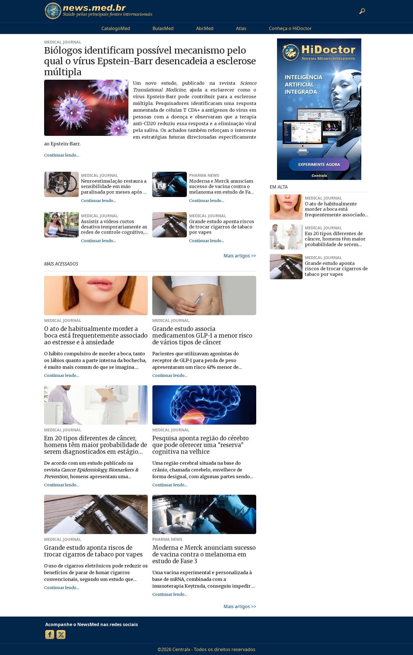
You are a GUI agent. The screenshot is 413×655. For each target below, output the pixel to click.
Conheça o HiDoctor (290, 28)
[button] (362, 11)
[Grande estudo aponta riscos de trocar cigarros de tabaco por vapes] (169, 224)
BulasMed (163, 28)
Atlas (241, 28)
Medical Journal (62, 42)
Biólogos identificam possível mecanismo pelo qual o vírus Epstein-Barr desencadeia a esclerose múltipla (150, 61)
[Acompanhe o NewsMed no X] (60, 634)
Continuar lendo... (61, 155)
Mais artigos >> (240, 256)
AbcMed (205, 28)
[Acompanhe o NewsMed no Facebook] (49, 634)
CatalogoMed (115, 28)
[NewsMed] (98, 11)
